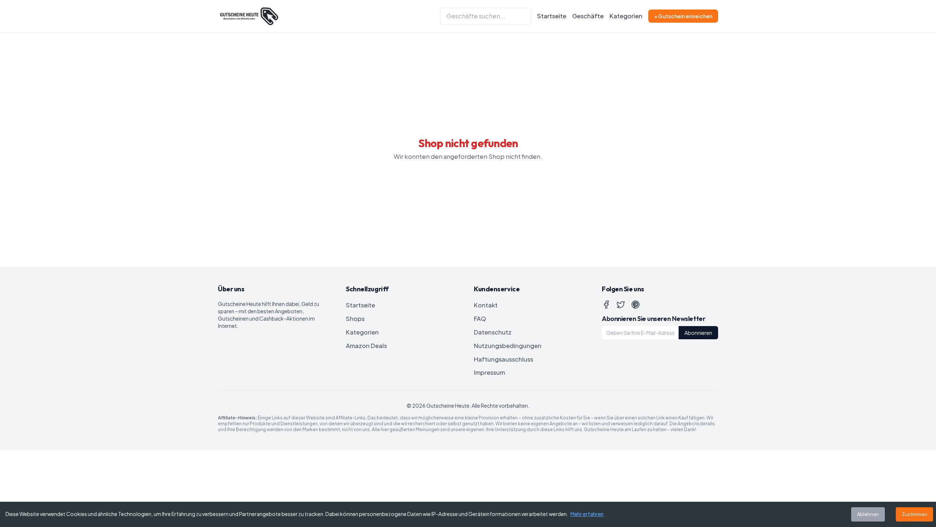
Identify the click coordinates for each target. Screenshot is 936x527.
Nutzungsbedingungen (507, 346)
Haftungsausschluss (503, 359)
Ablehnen (868, 514)
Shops (355, 318)
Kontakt (486, 305)
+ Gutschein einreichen (683, 16)
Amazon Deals (366, 346)
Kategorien (625, 16)
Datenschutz (493, 332)
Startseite (551, 16)
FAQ (480, 318)
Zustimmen (914, 514)
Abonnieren (698, 332)
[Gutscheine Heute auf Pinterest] (635, 304)
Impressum (489, 372)
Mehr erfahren (587, 514)
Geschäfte (588, 16)
